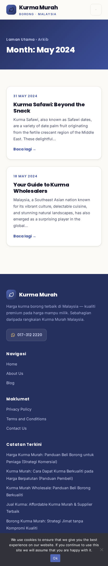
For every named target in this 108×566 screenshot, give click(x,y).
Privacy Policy (18, 409)
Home (11, 364)
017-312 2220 (29, 334)
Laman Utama (20, 39)
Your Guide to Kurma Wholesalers (41, 188)
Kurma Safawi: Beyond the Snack (49, 107)
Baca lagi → (24, 149)
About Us (14, 373)
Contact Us (16, 428)
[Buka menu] (96, 9)
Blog (10, 383)
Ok (55, 558)
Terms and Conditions (26, 419)
